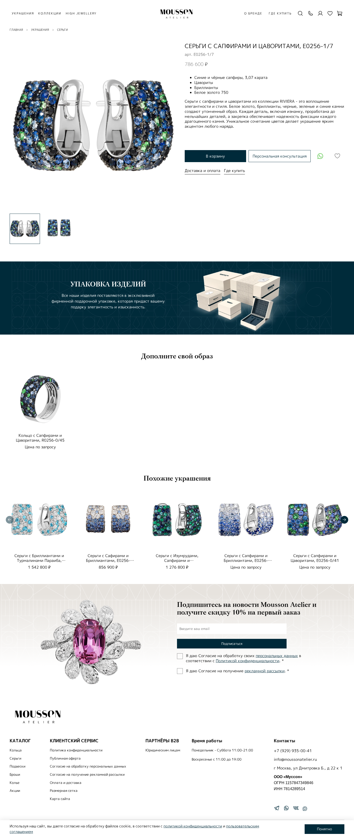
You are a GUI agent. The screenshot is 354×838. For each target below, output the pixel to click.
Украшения (40, 30)
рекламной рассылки (265, 670)
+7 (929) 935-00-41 (293, 750)
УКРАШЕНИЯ (23, 13)
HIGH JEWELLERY (81, 13)
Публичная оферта (65, 758)
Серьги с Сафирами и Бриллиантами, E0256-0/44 (108, 560)
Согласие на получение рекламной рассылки (87, 774)
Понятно (324, 829)
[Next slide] (169, 126)
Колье (15, 782)
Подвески (17, 766)
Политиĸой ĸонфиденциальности (247, 660)
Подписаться (231, 643)
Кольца (16, 750)
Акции (15, 790)
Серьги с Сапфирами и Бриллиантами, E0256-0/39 (246, 560)
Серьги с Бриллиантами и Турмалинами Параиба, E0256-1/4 (39, 560)
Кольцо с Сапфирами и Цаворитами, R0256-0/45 (40, 438)
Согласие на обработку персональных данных (88, 766)
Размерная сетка (64, 790)
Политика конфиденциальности (76, 750)
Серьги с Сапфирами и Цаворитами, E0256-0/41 (315, 558)
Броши (15, 774)
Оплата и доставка (65, 782)
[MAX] (305, 808)
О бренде (253, 13)
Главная (16, 30)
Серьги (62, 30)
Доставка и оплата (202, 170)
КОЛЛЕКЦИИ (49, 13)
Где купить (280, 13)
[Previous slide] (17, 126)
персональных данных (277, 655)
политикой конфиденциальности (193, 826)
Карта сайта (60, 798)
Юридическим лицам (162, 750)
